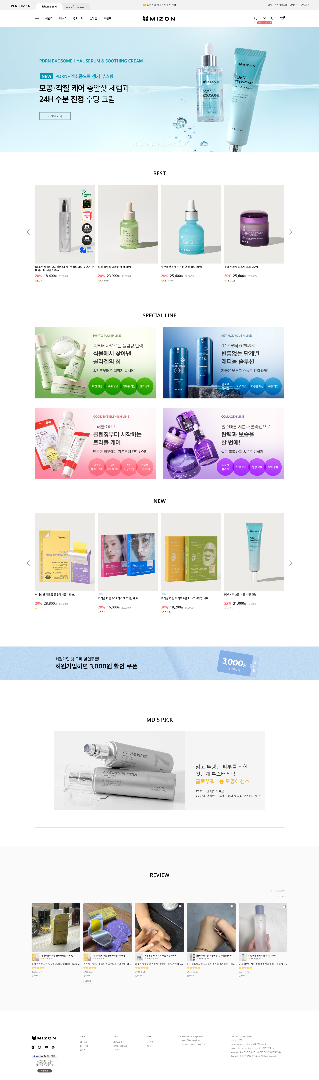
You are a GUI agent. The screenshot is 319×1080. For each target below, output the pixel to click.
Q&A (149, 1046)
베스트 (63, 18)
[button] (28, 232)
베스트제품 (84, 1046)
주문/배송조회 (281, 5)
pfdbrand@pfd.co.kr (194, 1040)
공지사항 (150, 1042)
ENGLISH (305, 5)
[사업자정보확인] (267, 1048)
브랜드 (107, 18)
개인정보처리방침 (120, 1046)
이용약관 (116, 1050)
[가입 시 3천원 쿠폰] (264, 18)
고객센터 (293, 5)
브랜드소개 (117, 1042)
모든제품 (83, 1042)
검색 (270, 5)
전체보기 (78, 18)
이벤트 (49, 18)
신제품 (93, 18)
